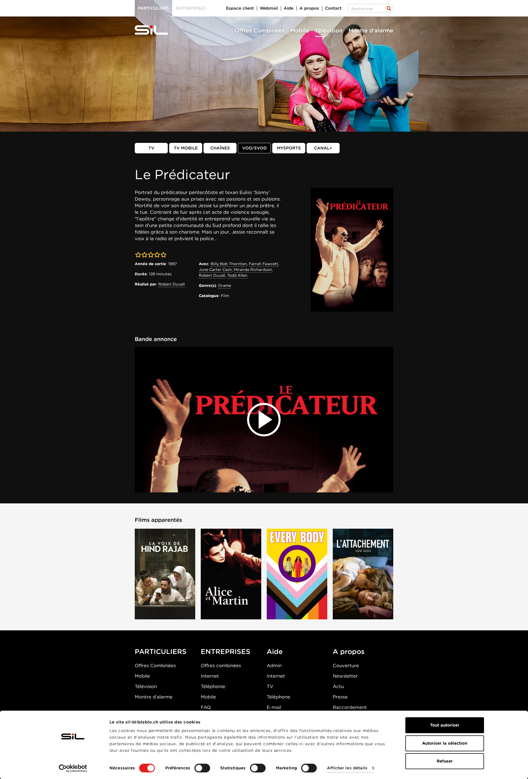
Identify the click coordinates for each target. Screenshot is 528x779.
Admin (274, 665)
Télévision (328, 30)
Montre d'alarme (370, 30)
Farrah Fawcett (263, 264)
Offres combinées (221, 665)
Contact (333, 8)
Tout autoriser (444, 725)
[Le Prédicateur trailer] (264, 419)
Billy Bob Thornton (229, 264)
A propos (309, 8)
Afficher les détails (347, 768)
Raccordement (350, 707)
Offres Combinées (259, 30)
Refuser (445, 761)
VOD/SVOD (254, 148)
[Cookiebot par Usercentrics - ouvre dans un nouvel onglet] (73, 768)
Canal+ (323, 148)
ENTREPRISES (225, 651)
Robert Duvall (171, 284)
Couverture (346, 665)
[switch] (202, 768)
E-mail (274, 707)
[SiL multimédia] (157, 30)
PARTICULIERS (160, 651)
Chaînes (220, 148)
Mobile (299, 30)
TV (151, 148)
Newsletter (345, 676)
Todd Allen (237, 275)
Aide (288, 8)
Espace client (240, 8)
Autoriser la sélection (444, 743)
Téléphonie (213, 686)
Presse (340, 697)
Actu (338, 686)
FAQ (206, 707)
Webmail (269, 8)
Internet (210, 676)
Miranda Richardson (253, 269)
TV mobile (186, 148)
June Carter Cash (215, 269)
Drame (224, 285)
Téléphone (278, 697)
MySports (289, 148)
